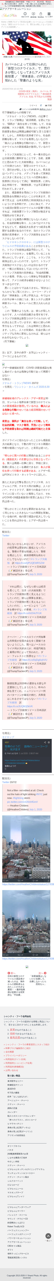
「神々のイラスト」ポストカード (22, 1120)
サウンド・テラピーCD (18, 1219)
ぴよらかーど (13, 1185)
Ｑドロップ (8, 737)
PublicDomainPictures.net (23, 57)
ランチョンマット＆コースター (21, 1173)
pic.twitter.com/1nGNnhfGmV (22, 802)
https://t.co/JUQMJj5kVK (20, 706)
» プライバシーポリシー (15, 1055)
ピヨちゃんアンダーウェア (19, 1207)
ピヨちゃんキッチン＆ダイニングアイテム (26, 1169)
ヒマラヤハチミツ (15, 1124)
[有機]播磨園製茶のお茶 (18, 1154)
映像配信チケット (15, 1085)
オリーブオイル (14, 1146)
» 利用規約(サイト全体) (15, 1059)
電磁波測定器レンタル (17, 1257)
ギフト (10, 1250)
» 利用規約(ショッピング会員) (18, 1063)
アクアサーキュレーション (19, 1242)
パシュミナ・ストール (17, 1215)
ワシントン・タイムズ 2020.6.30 (32, 387)
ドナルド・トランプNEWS (16, 383)
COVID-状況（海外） (29, 91)
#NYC (39, 794)
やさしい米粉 (13, 1161)
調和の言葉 (12, 1108)
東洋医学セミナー (15, 1081)
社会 (31, 96)
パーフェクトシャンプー (18, 1230)
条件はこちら (45, 109)
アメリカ (23, 96)
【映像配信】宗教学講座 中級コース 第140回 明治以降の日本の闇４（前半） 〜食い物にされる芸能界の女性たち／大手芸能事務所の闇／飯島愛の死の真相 (28, 4)
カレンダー (12, 1112)
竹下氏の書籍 (13, 1093)
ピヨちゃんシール (15, 1189)
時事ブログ (12, 22)
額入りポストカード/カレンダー (21, 1116)
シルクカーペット (15, 1181)
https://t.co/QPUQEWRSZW (29, 563)
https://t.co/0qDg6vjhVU (34, 660)
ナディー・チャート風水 (18, 1177)
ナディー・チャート (16, 1104)
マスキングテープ (15, 1192)
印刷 (50, 105)
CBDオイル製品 (14, 1246)
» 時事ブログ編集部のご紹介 (17, 1048)
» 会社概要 (9, 1052)
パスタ (10, 1150)
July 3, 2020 (35, 574)
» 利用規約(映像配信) (14, 1066)
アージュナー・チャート (18, 1100)
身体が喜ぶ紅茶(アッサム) (19, 1127)
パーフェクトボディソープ (19, 1234)
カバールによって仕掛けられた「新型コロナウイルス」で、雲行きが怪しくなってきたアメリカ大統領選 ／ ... (27, 24)
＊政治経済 (46, 94)
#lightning (18, 798)
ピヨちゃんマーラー (16, 1211)
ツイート (33, 105)
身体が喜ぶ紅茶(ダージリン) (20, 1131)
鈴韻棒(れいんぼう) (16, 1223)
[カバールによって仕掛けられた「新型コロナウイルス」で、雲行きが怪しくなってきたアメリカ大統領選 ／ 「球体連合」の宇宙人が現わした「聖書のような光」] (27, 43)
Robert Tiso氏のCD (16, 1226)
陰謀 (50, 99)
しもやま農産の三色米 (17, 1158)
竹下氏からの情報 (42, 96)
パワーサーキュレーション (19, 1238)
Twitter (5, 535)
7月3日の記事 (25, 22)
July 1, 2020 (35, 809)
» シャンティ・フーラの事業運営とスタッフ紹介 (27, 1044)
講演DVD (11, 1089)
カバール (44, 91)
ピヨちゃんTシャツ (16, 1196)
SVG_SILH (46, 57)
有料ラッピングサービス (18, 1254)
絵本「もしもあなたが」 (18, 1096)
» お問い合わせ (11, 1070)
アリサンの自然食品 (16, 1135)
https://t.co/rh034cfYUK (29, 613)
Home (3, 22)
